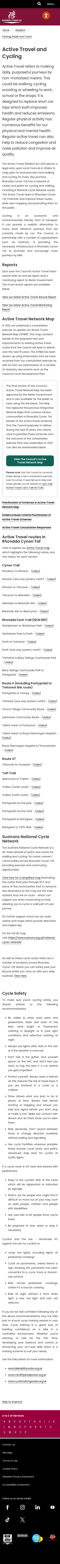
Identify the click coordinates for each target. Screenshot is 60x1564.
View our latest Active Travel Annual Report (29, 297)
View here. (20, 976)
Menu (51, 5)
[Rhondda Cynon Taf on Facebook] (7, 1507)
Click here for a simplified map (21, 877)
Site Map (7, 1452)
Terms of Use (10, 1460)
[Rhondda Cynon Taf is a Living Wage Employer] (37, 1538)
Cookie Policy (10, 1468)
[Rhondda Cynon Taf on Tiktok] (7, 1520)
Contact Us (8, 1444)
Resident (20, 30)
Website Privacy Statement (18, 1476)
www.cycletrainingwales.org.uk (27, 1381)
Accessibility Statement (16, 1484)
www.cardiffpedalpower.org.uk (27, 1375)
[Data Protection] (52, 1537)
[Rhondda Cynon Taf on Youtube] (52, 1507)
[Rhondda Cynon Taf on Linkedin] (37, 1507)
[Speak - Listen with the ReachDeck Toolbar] (46, 15)
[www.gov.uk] (7, 1539)
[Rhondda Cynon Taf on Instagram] (22, 1507)
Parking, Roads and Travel (17, 36)
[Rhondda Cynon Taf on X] (22, 1520)
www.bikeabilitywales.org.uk (25, 1368)
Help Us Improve (12, 1402)
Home (5, 30)
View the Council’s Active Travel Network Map (30, 460)
